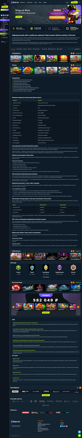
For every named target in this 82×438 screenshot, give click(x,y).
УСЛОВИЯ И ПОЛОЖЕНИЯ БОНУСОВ (44, 424)
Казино (35, 2)
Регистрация (4, 6)
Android (1, 12)
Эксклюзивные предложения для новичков (21, 84)
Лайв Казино (22, 2)
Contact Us (62, 422)
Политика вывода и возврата (43, 428)
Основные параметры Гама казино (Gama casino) (22, 79)
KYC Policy (39, 422)
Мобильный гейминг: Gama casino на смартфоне (22, 90)
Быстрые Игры (29, 2)
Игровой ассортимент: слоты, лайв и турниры (22, 86)
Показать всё (45, 312)
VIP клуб (61, 424)
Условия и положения (41, 425)
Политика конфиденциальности (43, 429)
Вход (5, 3)
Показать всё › (78, 53)
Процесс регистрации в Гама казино (20, 83)
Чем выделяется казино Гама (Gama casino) (21, 81)
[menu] (8, 1)
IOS (6, 12)
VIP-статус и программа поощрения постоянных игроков (24, 89)
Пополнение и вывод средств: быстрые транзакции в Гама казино (26, 87)
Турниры (45, 2)
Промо (40, 2)
